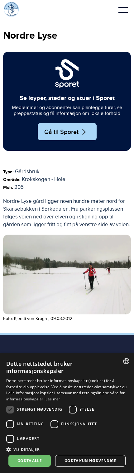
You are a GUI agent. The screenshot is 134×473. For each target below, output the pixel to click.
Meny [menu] (123, 9)
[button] (123, 9)
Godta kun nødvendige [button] (90, 460)
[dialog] (67, 413)
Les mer (52, 399)
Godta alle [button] (29, 460)
